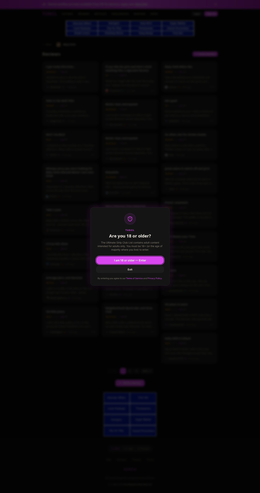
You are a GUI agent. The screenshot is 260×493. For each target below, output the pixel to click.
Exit (130, 269)
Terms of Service (134, 278)
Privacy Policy (155, 278)
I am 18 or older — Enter (130, 260)
